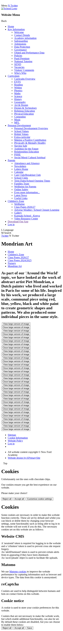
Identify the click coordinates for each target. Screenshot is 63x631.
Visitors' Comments (24, 70)
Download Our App (18, 221)
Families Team (21, 183)
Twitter (5, 235)
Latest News (20, 195)
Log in (11, 224)
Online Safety (21, 189)
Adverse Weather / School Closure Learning (36, 210)
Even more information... (27, 192)
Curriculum (13, 76)
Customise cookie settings (39, 499)
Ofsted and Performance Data (29, 52)
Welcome (19, 32)
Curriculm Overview (24, 78)
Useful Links (20, 198)
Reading (18, 84)
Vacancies (19, 67)
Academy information (25, 38)
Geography (20, 102)
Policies (18, 55)
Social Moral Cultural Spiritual (29, 157)
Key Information (16, 29)
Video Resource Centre (26, 218)
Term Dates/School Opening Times (32, 180)
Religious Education (24, 111)
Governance (20, 49)
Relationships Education (26, 151)
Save (29, 628)
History (18, 99)
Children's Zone (16, 201)
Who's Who (20, 73)
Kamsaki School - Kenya (27, 215)
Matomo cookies (17, 571)
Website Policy (15, 440)
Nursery (12, 263)
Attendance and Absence (27, 163)
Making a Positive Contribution (30, 140)
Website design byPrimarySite (24, 457)
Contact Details (22, 35)
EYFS (17, 81)
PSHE (17, 154)
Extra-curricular (22, 137)
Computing (20, 116)
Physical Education (24, 113)
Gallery (18, 212)
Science (18, 96)
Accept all (19, 499)
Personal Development (19, 125)
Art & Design (21, 105)
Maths (17, 93)
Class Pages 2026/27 (24, 207)
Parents (11, 160)
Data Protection (22, 46)
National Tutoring (23, 61)
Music (17, 119)
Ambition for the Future (26, 148)
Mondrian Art (15, 266)
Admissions (20, 44)
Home (11, 26)
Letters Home (21, 169)
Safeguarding (21, 41)
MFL (17, 122)
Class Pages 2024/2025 (20, 260)
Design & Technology (25, 108)
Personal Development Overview (31, 128)
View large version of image (16, 324)
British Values (21, 134)
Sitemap (12, 434)
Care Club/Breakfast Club (27, 175)
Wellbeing (19, 204)
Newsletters (20, 166)
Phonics (18, 90)
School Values (21, 131)
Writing (18, 87)
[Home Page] (9, 8)
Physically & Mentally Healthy (30, 143)
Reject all (7, 499)
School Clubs (21, 177)
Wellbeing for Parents (25, 186)
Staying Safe (20, 145)
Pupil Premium (21, 58)
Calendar (18, 172)
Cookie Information (18, 437)
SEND (17, 64)
